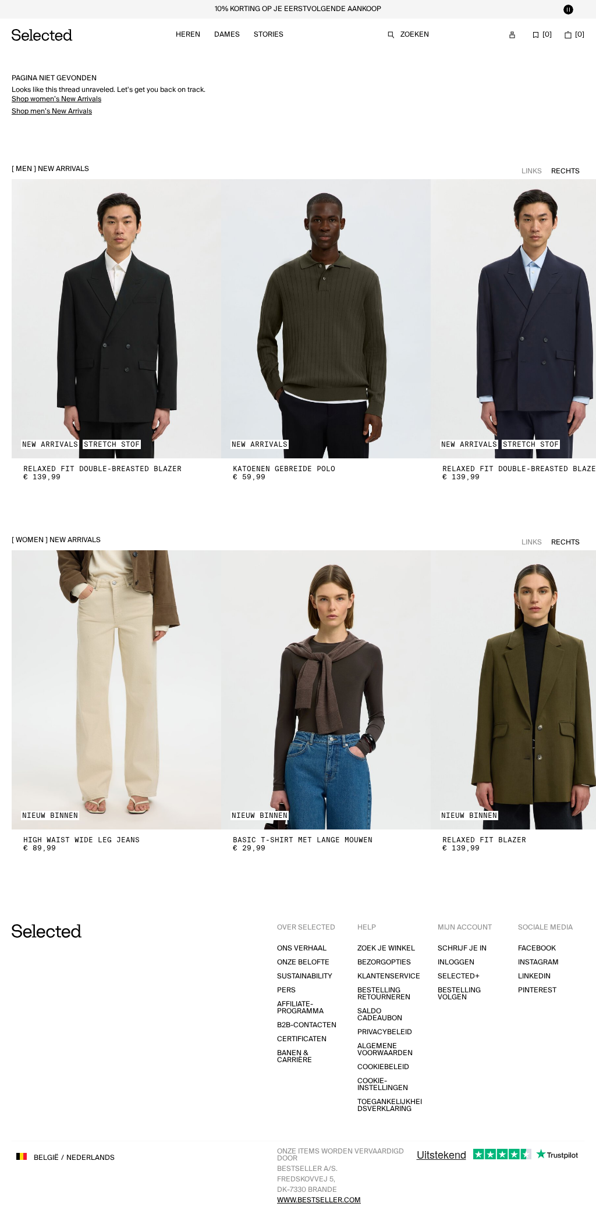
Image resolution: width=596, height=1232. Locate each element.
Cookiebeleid (383, 1067)
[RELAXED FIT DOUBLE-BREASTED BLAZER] (116, 318)
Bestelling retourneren (383, 993)
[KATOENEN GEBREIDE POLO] (326, 318)
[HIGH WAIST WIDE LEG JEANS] (116, 689)
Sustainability (304, 976)
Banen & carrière (294, 1056)
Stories (268, 35)
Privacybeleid (384, 1032)
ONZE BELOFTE (303, 962)
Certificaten (302, 1039)
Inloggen (456, 962)
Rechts (565, 171)
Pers (286, 990)
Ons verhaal (302, 948)
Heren (188, 35)
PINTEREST (537, 990)
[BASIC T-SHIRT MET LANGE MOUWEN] (326, 689)
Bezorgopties (384, 962)
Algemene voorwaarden (385, 1049)
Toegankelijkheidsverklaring (389, 1105)
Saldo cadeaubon (379, 1014)
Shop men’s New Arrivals (52, 111)
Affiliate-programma (300, 1007)
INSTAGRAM (538, 962)
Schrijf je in (462, 948)
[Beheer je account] (512, 35)
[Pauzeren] (568, 9)
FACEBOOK (537, 948)
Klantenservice (388, 976)
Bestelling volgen (459, 993)
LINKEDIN (534, 976)
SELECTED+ (459, 976)
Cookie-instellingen (382, 1084)
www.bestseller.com (319, 1200)
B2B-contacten (306, 1025)
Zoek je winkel (386, 948)
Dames (227, 35)
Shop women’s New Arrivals (56, 99)
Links (532, 171)
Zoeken (414, 35)
